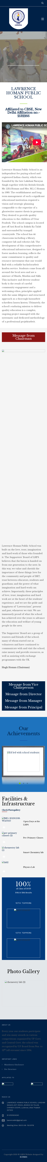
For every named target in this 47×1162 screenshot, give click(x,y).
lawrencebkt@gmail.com (17, 1120)
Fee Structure (10, 1069)
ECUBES (23, 1157)
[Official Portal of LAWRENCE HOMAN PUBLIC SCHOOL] (19, 18)
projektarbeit (28, 321)
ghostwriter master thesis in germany (22, 211)
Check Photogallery (11, 810)
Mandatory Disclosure (14, 1065)
